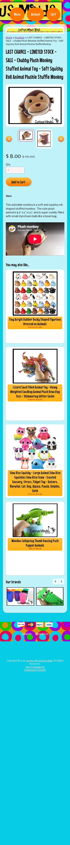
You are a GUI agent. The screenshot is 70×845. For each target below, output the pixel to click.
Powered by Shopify (35, 670)
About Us (41, 634)
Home (9, 38)
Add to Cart (18, 182)
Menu (17, 14)
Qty (8, 164)
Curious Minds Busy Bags (39, 661)
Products (19, 38)
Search (26, 634)
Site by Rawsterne (35, 667)
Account (35, 14)
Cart (53, 14)
